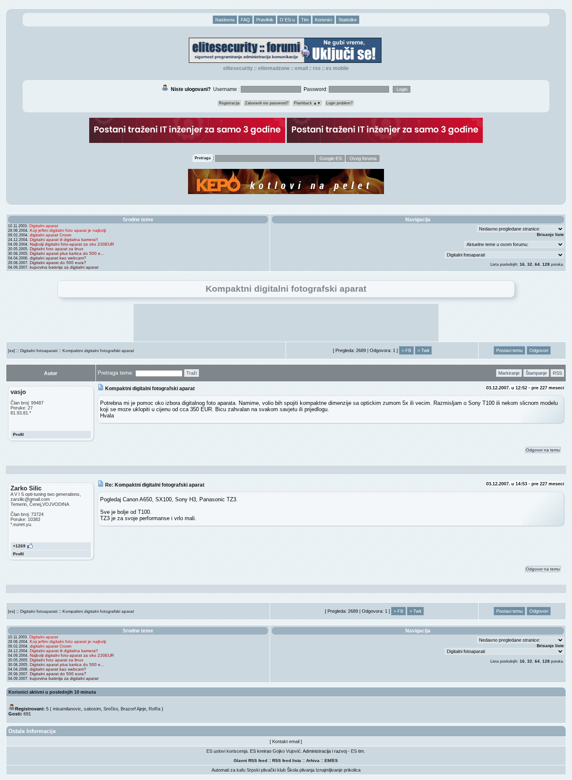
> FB (406, 350)
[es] (11, 350)
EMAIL (301, 68)
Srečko (110, 708)
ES (335, 760)
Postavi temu (509, 350)
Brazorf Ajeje (133, 708)
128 (546, 264)
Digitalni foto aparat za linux (56, 248)
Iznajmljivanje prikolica (338, 769)
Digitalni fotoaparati (38, 350)
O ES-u (287, 19)
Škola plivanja (300, 769)
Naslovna (224, 19)
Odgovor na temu (543, 450)
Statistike (347, 19)
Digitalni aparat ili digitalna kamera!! (64, 239)
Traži (191, 373)
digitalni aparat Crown (51, 235)
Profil (18, 434)
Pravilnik (264, 19)
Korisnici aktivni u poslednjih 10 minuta (52, 691)
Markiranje (509, 373)
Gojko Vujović (287, 751)
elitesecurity (238, 68)
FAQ (245, 19)
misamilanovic (67, 708)
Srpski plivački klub (266, 769)
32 (529, 264)
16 (522, 264)
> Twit (423, 350)
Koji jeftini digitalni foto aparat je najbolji (68, 230)
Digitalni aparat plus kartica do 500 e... (67, 253)
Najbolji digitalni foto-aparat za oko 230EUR (72, 244)
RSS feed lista (286, 760)
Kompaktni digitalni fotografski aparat (98, 350)
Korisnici (323, 19)
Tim (305, 19)
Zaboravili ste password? (267, 103)
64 (537, 264)
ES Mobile (337, 68)
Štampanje (536, 373)
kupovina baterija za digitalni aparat (64, 267)
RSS (317, 68)
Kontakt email (285, 741)
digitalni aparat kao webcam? (58, 258)
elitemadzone (274, 68)
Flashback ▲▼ (307, 103)
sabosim (92, 708)
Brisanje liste (550, 234)
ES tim (357, 751)
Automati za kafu (228, 769)
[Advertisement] (286, 323)
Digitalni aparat (43, 225)
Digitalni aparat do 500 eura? (58, 262)
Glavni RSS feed (250, 760)
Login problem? (339, 103)
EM (328, 760)
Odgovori (538, 350)
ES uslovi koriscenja (226, 751)
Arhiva (312, 760)
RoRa (154, 708)
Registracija (229, 103)
